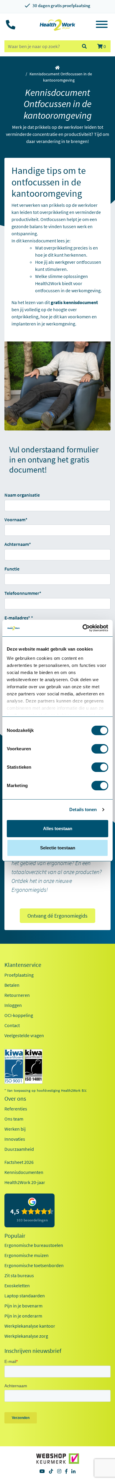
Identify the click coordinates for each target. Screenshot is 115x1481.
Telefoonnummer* (22, 593)
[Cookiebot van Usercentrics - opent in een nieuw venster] (82, 628)
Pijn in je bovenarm (23, 1306)
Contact (12, 1025)
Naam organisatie (22, 495)
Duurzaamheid (19, 1149)
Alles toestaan (57, 828)
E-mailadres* (17, 618)
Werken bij (15, 1129)
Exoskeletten (17, 1285)
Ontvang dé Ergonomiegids (57, 915)
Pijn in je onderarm (23, 1316)
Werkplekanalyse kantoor (29, 1326)
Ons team (13, 1119)
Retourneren (17, 995)
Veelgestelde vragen (24, 1035)
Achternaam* (17, 544)
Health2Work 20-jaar (24, 1182)
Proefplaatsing (19, 975)
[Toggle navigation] (101, 25)
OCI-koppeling (18, 1015)
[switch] (99, 749)
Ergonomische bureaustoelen (33, 1245)
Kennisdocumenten (23, 1172)
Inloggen (13, 1005)
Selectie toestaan (57, 847)
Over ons (15, 1098)
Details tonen (83, 809)
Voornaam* (15, 519)
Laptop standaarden (24, 1296)
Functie (11, 569)
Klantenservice (22, 964)
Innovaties (14, 1139)
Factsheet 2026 (19, 1162)
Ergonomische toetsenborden (34, 1265)
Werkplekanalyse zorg (26, 1336)
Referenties (15, 1109)
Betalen (11, 985)
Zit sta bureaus (19, 1275)
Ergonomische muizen (26, 1255)
